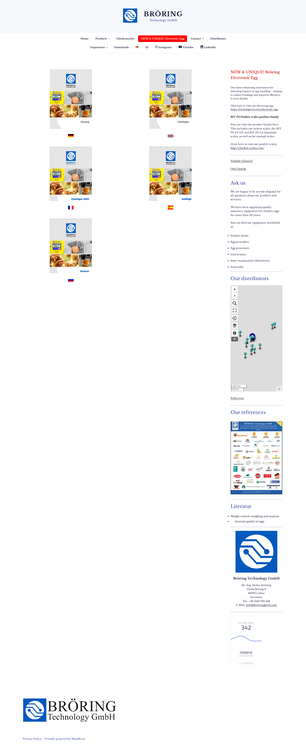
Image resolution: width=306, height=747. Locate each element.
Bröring (163, 14)
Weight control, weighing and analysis (255, 516)
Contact (196, 38)
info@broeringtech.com (261, 605)
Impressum (97, 47)
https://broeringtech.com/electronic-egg (254, 109)
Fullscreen (237, 398)
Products (101, 38)
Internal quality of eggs (249, 521)
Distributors (218, 38)
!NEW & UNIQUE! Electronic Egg (163, 38)
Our (233, 168)
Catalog (241, 168)
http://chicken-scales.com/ (247, 148)
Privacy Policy (32, 738)
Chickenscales (125, 38)
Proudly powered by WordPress (65, 738)
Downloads (121, 47)
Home (85, 38)
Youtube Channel (242, 161)
